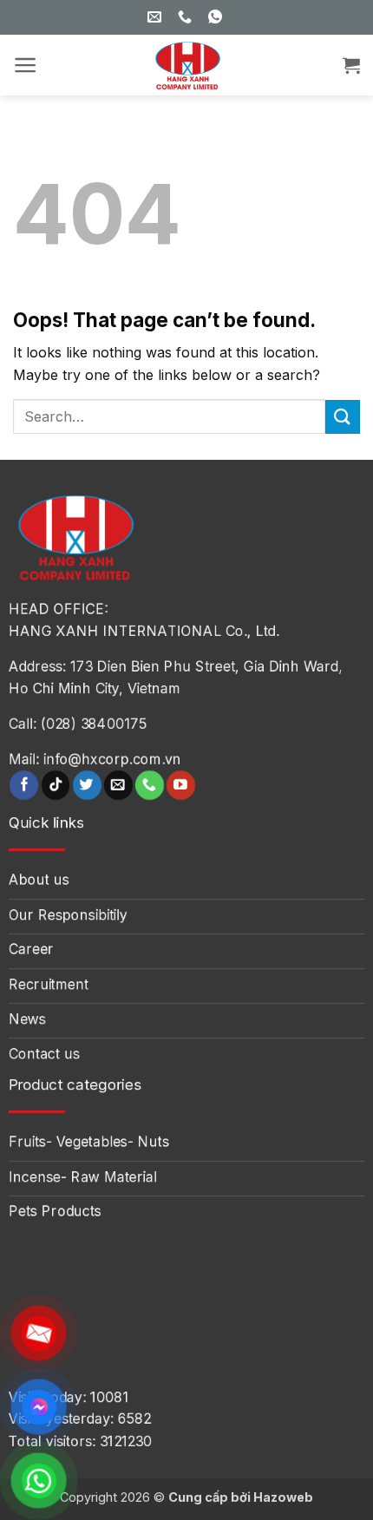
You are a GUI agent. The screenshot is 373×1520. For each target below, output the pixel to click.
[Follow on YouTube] (181, 785)
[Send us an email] (118, 785)
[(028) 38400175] (187, 16)
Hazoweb (283, 1497)
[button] (25, 65)
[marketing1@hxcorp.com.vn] (156, 16)
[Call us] (149, 785)
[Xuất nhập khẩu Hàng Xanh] (186, 65)
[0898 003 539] (217, 16)
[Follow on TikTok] (56, 785)
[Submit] (342, 417)
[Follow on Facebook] (24, 785)
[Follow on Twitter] (87, 785)
